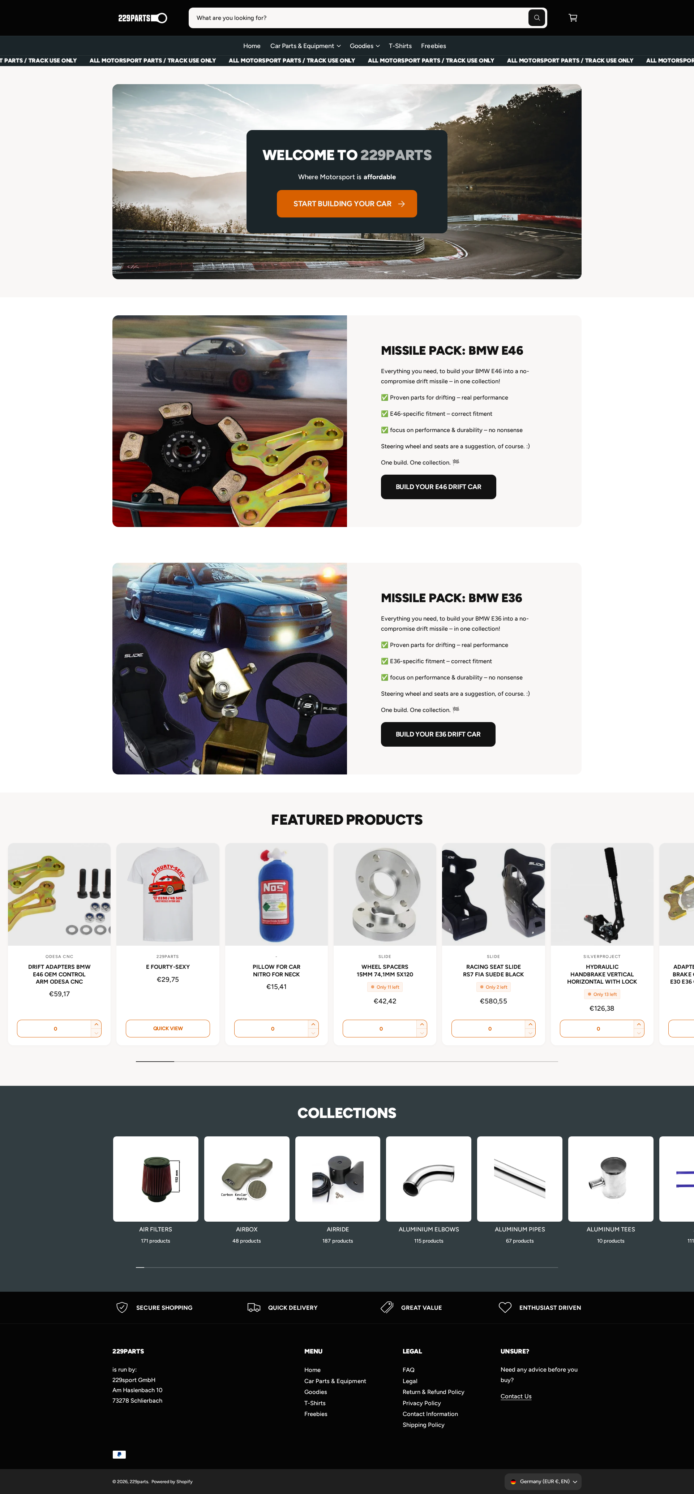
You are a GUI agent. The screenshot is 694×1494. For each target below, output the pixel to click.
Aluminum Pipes (520, 1229)
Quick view (168, 1028)
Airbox (246, 1229)
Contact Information (430, 1413)
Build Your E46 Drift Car (438, 487)
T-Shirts (315, 1403)
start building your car (342, 203)
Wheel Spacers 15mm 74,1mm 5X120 (385, 970)
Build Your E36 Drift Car (438, 734)
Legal (410, 1381)
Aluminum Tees (611, 1229)
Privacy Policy (422, 1403)
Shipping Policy (424, 1424)
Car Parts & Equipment (302, 45)
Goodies (361, 45)
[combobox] (368, 18)
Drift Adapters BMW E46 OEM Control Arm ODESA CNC (59, 974)
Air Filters (155, 1229)
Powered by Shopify (172, 1481)
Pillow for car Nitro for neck (276, 970)
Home (312, 1369)
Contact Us (516, 1396)
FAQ (409, 1369)
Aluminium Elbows (429, 1229)
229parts (139, 1481)
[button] (572, 18)
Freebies (315, 1413)
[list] (347, 1307)
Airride (338, 1229)
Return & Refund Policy (433, 1391)
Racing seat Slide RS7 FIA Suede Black (493, 970)
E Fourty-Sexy (167, 966)
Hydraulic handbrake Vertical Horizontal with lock (602, 974)
